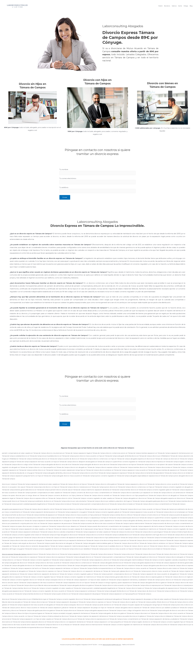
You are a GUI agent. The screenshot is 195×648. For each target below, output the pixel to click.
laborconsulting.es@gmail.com (112, 644)
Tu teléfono (63, 187)
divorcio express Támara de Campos (14, 554)
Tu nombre (63, 169)
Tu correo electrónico (67, 178)
